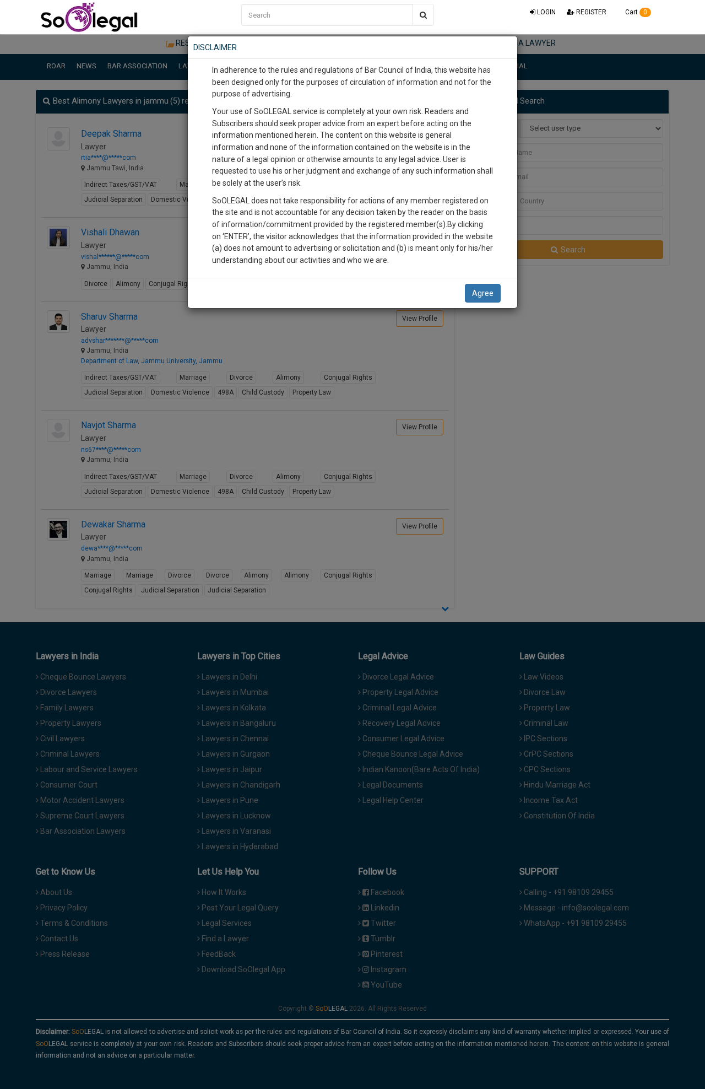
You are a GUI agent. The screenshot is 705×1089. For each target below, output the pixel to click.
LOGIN (545, 12)
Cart (635, 12)
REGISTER (590, 12)
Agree (483, 293)
